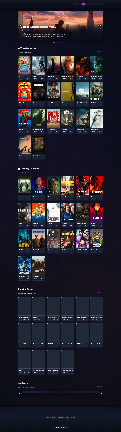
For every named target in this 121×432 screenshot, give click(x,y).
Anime (97, 4)
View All (99, 51)
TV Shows (92, 4)
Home (83, 4)
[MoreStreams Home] (22, 4)
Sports (101, 4)
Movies (87, 4)
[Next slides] (101, 393)
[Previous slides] (19, 393)
